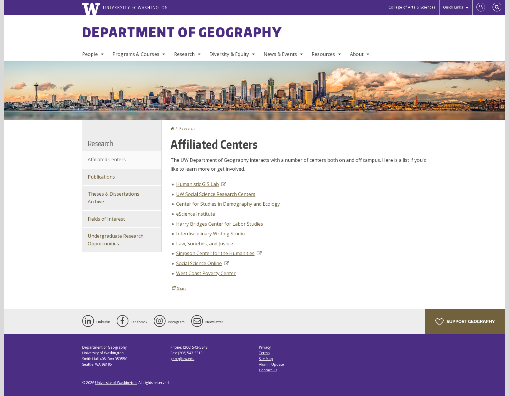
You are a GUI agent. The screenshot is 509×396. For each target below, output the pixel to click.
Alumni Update (271, 364)
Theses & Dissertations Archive (113, 198)
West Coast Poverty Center (206, 273)
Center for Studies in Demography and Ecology (228, 204)
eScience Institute (195, 214)
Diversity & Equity (229, 54)
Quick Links (453, 7)
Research (184, 54)
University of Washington (116, 382)
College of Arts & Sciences (412, 7)
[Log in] (481, 7)
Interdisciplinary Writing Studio (210, 233)
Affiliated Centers (107, 159)
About (357, 54)
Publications (101, 177)
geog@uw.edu (182, 358)
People (90, 54)
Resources (323, 54)
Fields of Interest (106, 219)
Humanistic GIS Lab (197, 184)
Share (181, 288)
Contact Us (268, 369)
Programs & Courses (136, 54)
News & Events (280, 54)
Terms (264, 352)
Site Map (266, 358)
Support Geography (470, 321)
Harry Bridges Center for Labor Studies (219, 224)
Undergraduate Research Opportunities (115, 240)
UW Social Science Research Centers (215, 194)
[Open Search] (497, 7)
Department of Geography (182, 32)
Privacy (265, 347)
